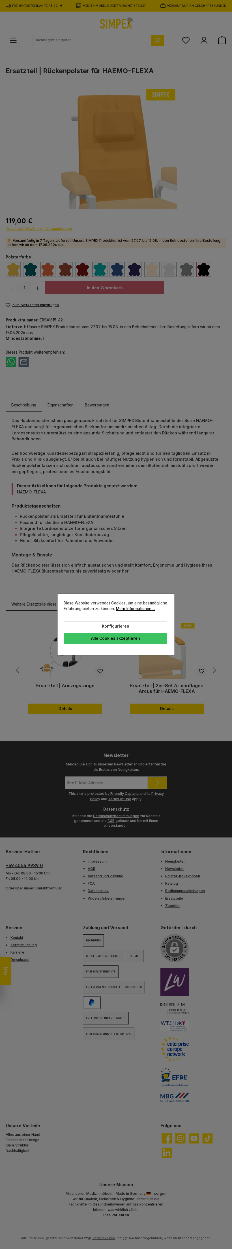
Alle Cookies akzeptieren (115, 638)
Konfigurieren (115, 626)
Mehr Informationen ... (135, 609)
